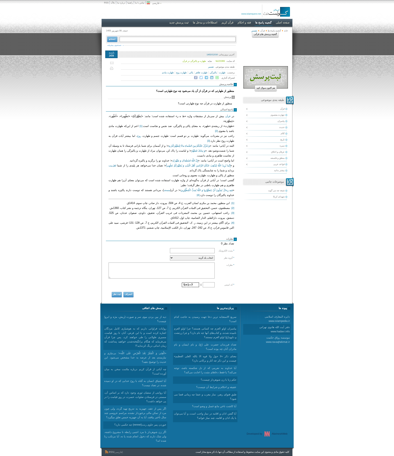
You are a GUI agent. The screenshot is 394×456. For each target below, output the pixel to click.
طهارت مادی (168, 72)
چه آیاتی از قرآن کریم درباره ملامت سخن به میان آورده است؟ (135, 371)
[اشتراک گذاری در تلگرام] (206, 77)
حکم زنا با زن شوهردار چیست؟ (218, 379)
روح (139, 136)
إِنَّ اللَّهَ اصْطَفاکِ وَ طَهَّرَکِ (185, 160)
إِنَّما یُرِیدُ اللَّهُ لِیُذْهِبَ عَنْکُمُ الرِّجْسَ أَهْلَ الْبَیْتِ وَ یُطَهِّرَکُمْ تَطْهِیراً (198, 165)
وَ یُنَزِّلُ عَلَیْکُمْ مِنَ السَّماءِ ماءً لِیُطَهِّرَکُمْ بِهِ (189, 145)
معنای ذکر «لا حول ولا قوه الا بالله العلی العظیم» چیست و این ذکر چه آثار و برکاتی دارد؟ (205, 358)
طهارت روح (181, 72)
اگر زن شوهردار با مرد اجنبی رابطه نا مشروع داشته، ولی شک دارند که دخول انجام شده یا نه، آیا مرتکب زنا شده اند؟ (135, 436)
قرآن (227, 116)
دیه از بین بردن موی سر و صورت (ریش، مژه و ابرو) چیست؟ (135, 319)
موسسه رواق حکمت (278, 339)
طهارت (222, 72)
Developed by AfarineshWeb (267, 433)
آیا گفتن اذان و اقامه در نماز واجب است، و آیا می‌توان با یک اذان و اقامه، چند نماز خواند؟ (205, 415)
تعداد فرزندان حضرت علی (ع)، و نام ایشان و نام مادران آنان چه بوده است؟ (205, 346)
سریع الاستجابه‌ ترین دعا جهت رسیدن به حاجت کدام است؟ (205, 319)
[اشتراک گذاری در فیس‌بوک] (195, 77)
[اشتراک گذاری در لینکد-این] (211, 77)
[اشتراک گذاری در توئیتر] (201, 77)
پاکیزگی (213, 72)
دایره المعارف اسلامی (277, 318)
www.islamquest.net (251, 14)
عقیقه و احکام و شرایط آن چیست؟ (216, 387)
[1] (141, 126)
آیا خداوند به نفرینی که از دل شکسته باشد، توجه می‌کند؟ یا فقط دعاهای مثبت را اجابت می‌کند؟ (205, 370)
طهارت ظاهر (201, 72)
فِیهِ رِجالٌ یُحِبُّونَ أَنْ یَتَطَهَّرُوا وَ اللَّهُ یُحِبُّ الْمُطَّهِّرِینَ (207, 190)
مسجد (167, 190)
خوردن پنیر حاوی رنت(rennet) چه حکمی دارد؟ (140, 424)
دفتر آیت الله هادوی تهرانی (274, 329)
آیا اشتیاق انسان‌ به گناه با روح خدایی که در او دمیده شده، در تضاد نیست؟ (135, 383)
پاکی (191, 72)
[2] (216, 131)
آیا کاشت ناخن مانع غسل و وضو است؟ (214, 406)
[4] (198, 195)
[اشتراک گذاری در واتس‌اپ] (217, 77)
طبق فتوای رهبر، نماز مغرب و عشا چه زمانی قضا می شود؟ (205, 396)
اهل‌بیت (112, 165)
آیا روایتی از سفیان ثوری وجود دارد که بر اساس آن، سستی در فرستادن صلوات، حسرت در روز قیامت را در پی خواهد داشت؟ (135, 397)
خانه (286, 30)
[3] (208, 140)
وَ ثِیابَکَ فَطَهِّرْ (198, 150)
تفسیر (211, 67)
